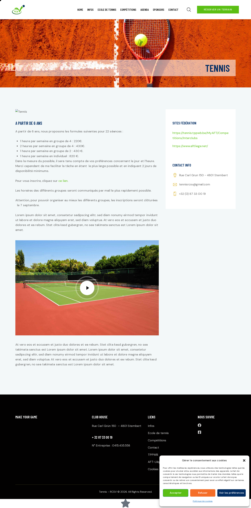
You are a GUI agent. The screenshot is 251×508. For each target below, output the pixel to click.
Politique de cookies (203, 501)
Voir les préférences (231, 493)
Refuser (202, 493)
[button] (244, 460)
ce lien (63, 181)
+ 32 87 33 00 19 (102, 437)
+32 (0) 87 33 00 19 (192, 194)
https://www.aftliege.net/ (190, 146)
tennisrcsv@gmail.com (194, 184)
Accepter (176, 493)
